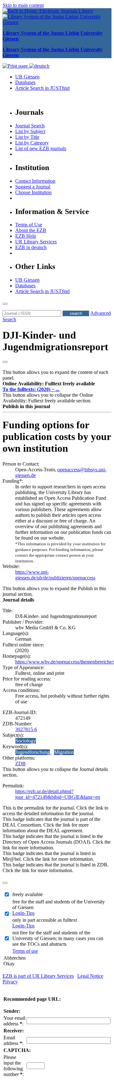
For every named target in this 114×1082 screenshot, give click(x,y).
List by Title (27, 137)
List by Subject (30, 131)
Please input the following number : (13, 1065)
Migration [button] (64, 752)
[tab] (57, 384)
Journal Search (30, 125)
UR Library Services (36, 241)
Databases (25, 82)
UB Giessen (27, 76)
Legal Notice (90, 976)
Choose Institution (33, 192)
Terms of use (25, 951)
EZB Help (25, 236)
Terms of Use (28, 224)
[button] (49, 383)
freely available (27, 894)
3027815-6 (26, 729)
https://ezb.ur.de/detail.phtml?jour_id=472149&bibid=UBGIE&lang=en (57, 794)
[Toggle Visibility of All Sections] (5, 362)
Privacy (10, 981)
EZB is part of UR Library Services (38, 976)
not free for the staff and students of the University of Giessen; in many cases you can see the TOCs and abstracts (57, 938)
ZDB (20, 763)
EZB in (31, 247)
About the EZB (30, 230)
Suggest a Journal (32, 186)
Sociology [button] (26, 740)
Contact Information (35, 181)
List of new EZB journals (40, 148)
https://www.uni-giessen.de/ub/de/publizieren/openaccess (55, 574)
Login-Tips (23, 913)
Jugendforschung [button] (33, 752)
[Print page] (16, 66)
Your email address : (14, 1020)
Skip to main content (23, 5)
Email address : (13, 1040)
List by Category (32, 142)
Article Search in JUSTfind (42, 88)
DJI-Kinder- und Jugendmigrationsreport (55, 340)
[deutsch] (39, 66)
